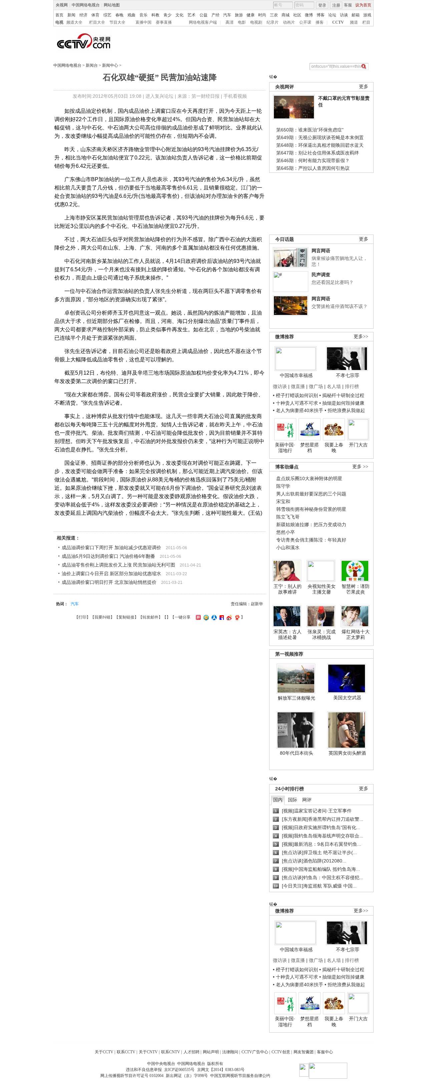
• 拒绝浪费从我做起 (345, 410)
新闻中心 (110, 65)
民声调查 (321, 274)
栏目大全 (97, 22)
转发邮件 (150, 617)
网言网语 (321, 250)
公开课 (305, 22)
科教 (155, 15)
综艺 (107, 15)
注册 (336, 5)
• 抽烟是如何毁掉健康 (341, 403)
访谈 (344, 15)
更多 (363, 86)
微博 (309, 15)
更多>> (361, 336)
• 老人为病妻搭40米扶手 (298, 410)
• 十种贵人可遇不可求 (296, 403)
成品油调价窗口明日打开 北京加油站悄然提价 (109, 582)
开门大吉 (358, 444)
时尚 (262, 15)
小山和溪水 (288, 547)
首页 (59, 15)
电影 (242, 22)
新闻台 (92, 65)
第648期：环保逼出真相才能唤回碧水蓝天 (320, 145)
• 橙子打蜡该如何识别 (295, 395)
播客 (320, 22)
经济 (83, 15)
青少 (167, 15)
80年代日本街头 (296, 753)
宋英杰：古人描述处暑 (288, 634)
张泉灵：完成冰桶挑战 (322, 634)
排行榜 (352, 386)
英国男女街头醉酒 (347, 753)
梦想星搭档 (309, 447)
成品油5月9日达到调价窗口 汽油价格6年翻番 (108, 556)
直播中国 (143, 22)
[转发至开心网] (197, 617)
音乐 (143, 15)
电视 (59, 22)
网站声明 (211, 1052)
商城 (286, 15)
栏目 (366, 22)
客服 (348, 5)
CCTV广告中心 (255, 1052)
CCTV (338, 22)
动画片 (289, 22)
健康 (251, 15)
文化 (179, 15)
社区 (297, 15)
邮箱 (356, 15)
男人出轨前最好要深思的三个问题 (311, 493)
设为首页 (363, 5)
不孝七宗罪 (347, 375)
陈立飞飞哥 (288, 516)
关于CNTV (148, 1052)
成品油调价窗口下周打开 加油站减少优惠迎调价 (111, 547)
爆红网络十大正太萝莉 (356, 634)
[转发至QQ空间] (205, 617)
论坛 (332, 15)
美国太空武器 (347, 697)
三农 (274, 15)
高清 (230, 22)
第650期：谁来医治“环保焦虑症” (310, 129)
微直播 (298, 386)
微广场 (316, 386)
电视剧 (256, 22)
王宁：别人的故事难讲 (288, 589)
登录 (322, 5)
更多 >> (360, 466)
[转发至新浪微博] (228, 617)
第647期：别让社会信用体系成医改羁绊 (317, 152)
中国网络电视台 (86, 5)
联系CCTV (126, 1052)
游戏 (367, 15)
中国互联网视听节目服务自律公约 (240, 1075)
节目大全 (117, 22)
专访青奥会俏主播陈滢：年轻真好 (311, 539)
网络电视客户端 (203, 22)
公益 (203, 15)
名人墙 (334, 386)
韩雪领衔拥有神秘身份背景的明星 (311, 509)
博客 (321, 15)
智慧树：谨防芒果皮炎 (356, 589)
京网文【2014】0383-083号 (221, 1069)
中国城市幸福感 (296, 375)
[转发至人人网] (213, 617)
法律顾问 (230, 1052)
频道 (354, 22)
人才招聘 (191, 1052)
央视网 (62, 5)
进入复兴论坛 (159, 96)
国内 (278, 799)
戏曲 (131, 15)
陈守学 (283, 486)
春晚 (119, 15)
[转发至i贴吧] (221, 617)
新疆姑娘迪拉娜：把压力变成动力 (311, 524)
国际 (292, 799)
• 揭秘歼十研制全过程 (341, 395)
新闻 (71, 15)
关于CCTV (104, 1052)
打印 (82, 617)
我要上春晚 (334, 447)
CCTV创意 (281, 1052)
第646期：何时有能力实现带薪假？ (313, 160)
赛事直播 (164, 22)
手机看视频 (235, 96)
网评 (307, 799)
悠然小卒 (285, 532)
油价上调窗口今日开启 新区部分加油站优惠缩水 (111, 573)
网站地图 (112, 5)
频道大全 (74, 22)
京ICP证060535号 (179, 1069)
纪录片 (273, 22)
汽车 (227, 15)
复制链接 (126, 617)
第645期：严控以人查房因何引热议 (313, 168)
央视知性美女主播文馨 (322, 589)
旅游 (239, 15)
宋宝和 (283, 501)
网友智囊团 (304, 1052)
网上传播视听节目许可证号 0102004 (131, 1075)
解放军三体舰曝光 (296, 698)
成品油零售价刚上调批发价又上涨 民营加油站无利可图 (118, 565)
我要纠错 (102, 617)
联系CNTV (170, 1052)
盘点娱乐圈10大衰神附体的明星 (309, 478)
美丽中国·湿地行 (285, 447)
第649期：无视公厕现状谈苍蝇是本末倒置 (320, 137)
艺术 (191, 15)
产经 (215, 15)
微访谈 (280, 386)
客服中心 (325, 1052)
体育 (95, 15)
